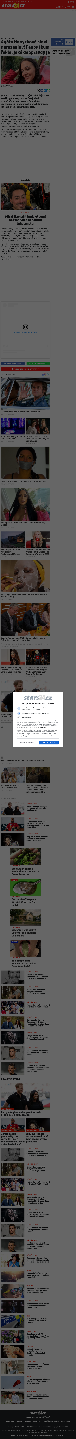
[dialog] (38, 719)
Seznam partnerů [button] (42, 727)
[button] (38, 717)
